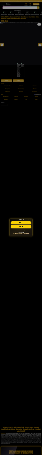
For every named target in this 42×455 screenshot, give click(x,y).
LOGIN (21, 222)
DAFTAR (21, 226)
